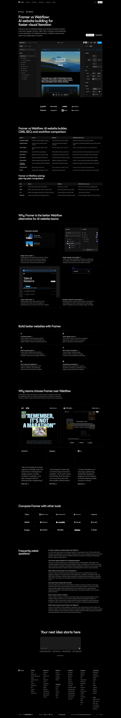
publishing (95, 160)
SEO (44, 31)
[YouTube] (26, 714)
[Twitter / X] (24, 714)
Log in (95, 2)
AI (35, 140)
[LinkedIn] (30, 714)
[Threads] (32, 714)
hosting (38, 157)
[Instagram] (28, 714)
